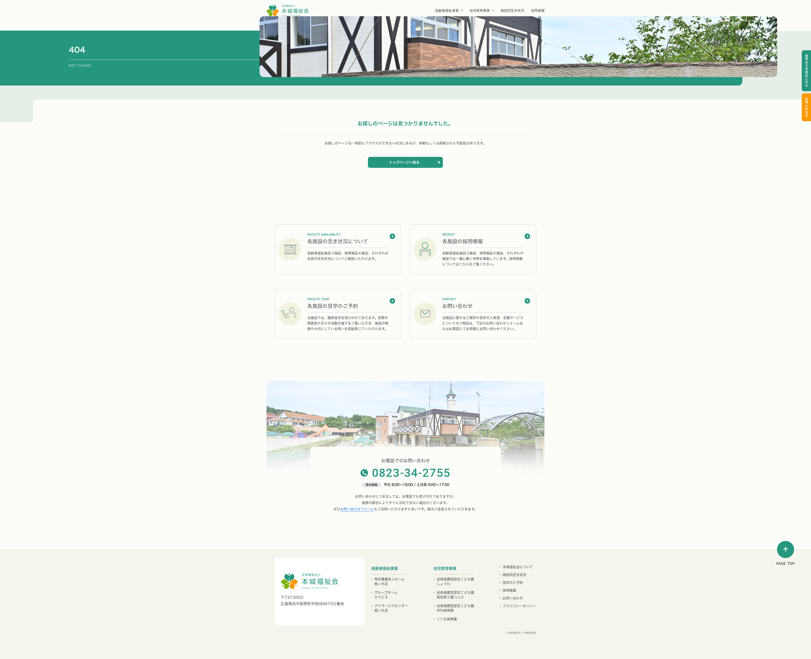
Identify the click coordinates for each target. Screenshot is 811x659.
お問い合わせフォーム (357, 509)
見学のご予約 (513, 582)
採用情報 (538, 10)
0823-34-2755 (411, 473)
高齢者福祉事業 (447, 10)
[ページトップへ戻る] (785, 549)
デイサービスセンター (391, 608)
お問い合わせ (806, 107)
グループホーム (385, 595)
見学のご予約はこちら (806, 70)
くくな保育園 (447, 619)
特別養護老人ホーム (389, 581)
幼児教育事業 (479, 10)
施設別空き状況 (512, 10)
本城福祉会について (518, 567)
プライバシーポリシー (519, 606)
